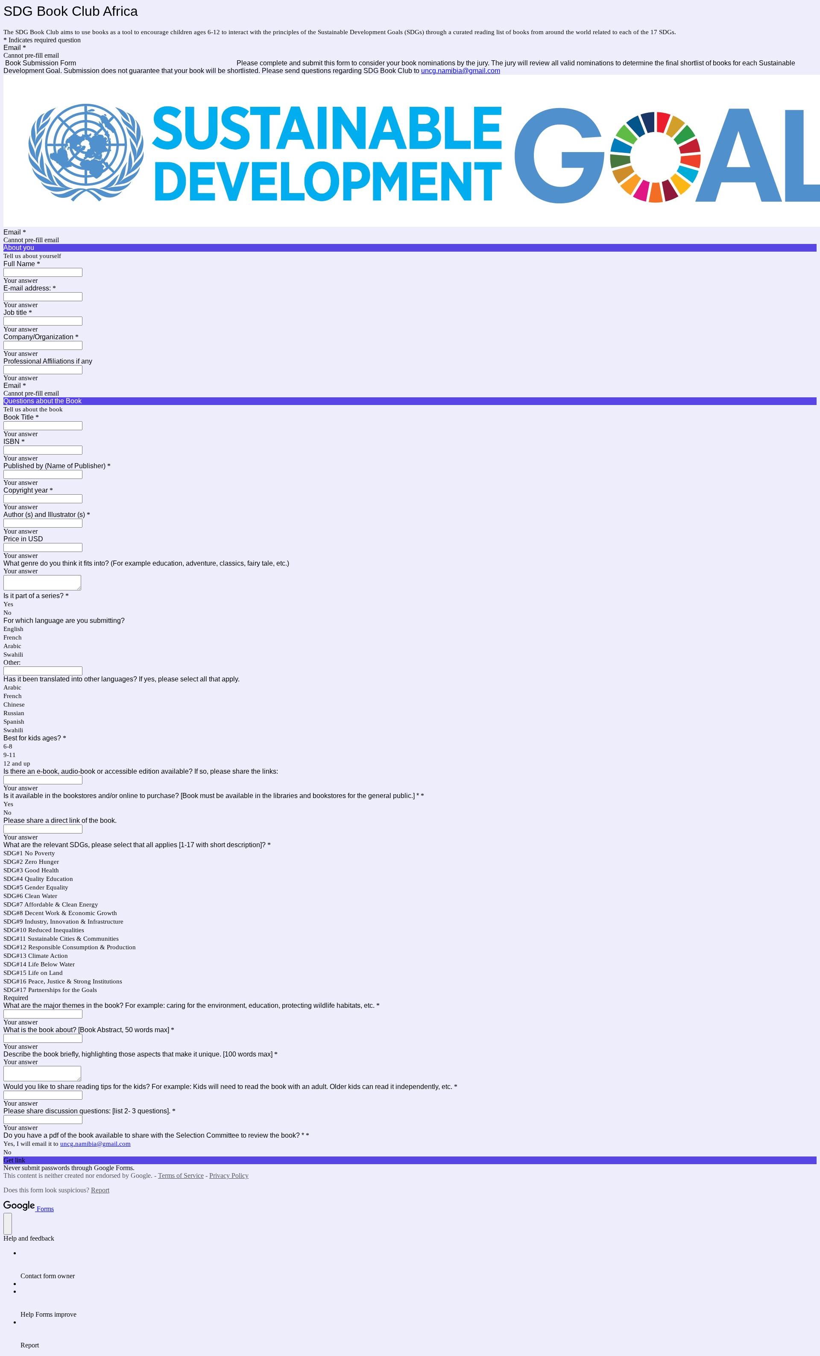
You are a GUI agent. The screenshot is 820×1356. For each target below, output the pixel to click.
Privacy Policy (229, 1175)
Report (100, 1190)
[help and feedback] (7, 1224)
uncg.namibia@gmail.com (460, 70)
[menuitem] (418, 1264)
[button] (410, 1160)
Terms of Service (181, 1175)
